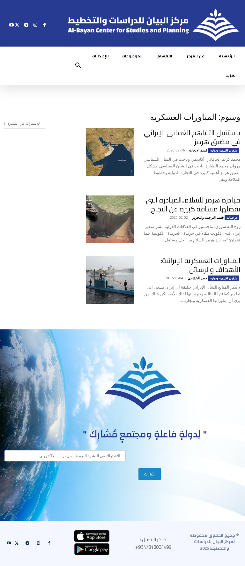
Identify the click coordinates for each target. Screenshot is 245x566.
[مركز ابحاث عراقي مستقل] (143, 383)
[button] (78, 66)
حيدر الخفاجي (197, 278)
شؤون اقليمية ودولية (223, 150)
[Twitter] (17, 24)
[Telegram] (26, 24)
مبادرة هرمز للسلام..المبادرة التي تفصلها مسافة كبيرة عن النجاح (193, 204)
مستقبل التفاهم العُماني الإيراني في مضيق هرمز (192, 137)
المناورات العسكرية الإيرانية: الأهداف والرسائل (201, 265)
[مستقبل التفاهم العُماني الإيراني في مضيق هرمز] (110, 152)
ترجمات (231, 217)
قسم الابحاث (198, 150)
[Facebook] (44, 24)
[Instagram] (35, 24)
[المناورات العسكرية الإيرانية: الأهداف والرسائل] (110, 280)
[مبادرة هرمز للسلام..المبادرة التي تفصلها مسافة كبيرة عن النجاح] (110, 219)
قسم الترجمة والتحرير (208, 217)
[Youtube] (11, 24)
